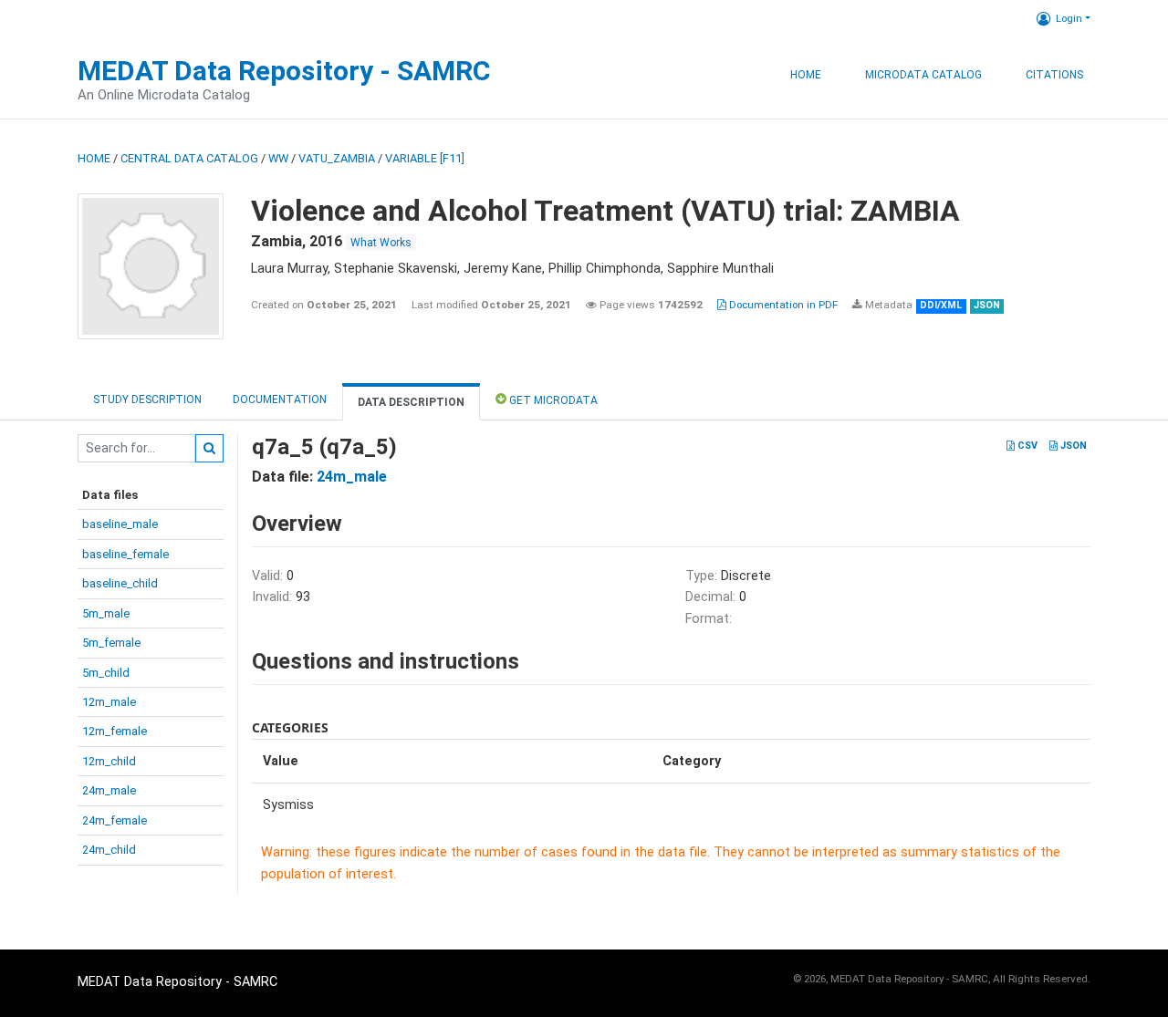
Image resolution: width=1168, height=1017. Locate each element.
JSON (1072, 445)
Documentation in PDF (782, 304)
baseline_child (120, 583)
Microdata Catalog (923, 74)
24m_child (109, 849)
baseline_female (125, 554)
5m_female (111, 642)
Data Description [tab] (411, 402)
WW (278, 158)
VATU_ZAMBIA (336, 158)
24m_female (114, 820)
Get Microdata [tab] (552, 400)
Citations (1054, 74)
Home (805, 74)
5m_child (106, 673)
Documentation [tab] (280, 399)
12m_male (109, 702)
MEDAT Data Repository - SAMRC (284, 71)
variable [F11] (424, 158)
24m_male (109, 790)
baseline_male (120, 524)
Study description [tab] (147, 399)
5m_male (106, 613)
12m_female (114, 731)
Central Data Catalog (189, 158)
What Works (381, 242)
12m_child (109, 761)
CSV (1026, 445)
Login (1069, 18)
